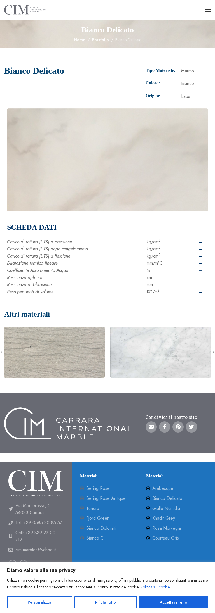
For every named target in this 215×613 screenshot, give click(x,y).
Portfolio (100, 39)
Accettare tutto (174, 602)
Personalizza (40, 602)
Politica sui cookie (155, 587)
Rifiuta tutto (105, 602)
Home (79, 39)
